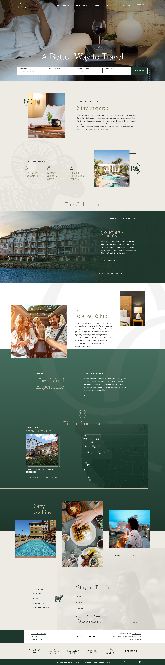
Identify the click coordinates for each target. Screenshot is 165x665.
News (35, 598)
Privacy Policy (78, 662)
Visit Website (33, 477)
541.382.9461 (136, 639)
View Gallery (116, 555)
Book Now (140, 5)
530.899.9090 (31, 472)
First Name (79, 596)
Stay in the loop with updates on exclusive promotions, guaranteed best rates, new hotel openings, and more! (89, 622)
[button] (37, 394)
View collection (51, 478)
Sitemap (95, 662)
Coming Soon (124, 5)
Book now (139, 71)
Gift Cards (38, 589)
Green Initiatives (41, 608)
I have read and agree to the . (89, 616)
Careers (37, 594)
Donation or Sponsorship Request (64, 662)
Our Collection (63, 5)
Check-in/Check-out (55, 69)
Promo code (110, 69)
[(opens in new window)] (34, 651)
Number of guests (83, 69)
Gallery (98, 5)
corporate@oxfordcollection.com (129, 637)
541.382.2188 (136, 634)
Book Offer (82, 351)
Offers (109, 5)
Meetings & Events (82, 5)
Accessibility (87, 662)
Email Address (80, 608)
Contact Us (38, 603)
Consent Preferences (104, 662)
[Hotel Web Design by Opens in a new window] (132, 662)
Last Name (79, 602)
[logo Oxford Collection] (21, 5)
